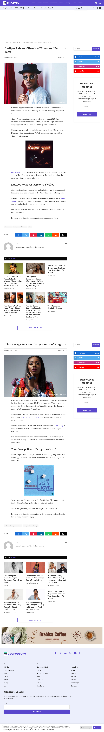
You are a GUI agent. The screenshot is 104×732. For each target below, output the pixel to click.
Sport (61, 3)
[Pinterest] (6, 122)
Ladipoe (16, 227)
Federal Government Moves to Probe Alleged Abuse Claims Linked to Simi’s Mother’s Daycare (13, 281)
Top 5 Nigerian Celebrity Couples (55, 307)
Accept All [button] (97, 728)
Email (86, 106)
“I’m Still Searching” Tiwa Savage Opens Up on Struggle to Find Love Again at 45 (35, 606)
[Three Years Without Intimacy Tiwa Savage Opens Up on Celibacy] (35, 567)
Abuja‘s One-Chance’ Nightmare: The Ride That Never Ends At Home (56, 269)
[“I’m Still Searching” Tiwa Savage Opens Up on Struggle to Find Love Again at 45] (35, 594)
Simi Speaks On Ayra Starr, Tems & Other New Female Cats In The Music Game (12, 309)
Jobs (74, 3)
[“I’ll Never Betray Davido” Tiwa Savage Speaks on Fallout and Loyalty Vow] (57, 567)
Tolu (6, 57)
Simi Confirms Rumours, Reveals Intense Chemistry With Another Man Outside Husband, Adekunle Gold (34, 311)
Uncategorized (62, 57)
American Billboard (31, 417)
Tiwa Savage (33, 526)
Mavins (23, 227)
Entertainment (43, 3)
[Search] (96, 3)
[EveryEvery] (11, 3)
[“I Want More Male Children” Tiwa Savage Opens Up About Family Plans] (13, 594)
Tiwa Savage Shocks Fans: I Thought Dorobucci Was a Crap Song (13, 579)
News (33, 3)
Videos (80, 3)
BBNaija (68, 3)
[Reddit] (6, 127)
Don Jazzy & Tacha (18, 172)
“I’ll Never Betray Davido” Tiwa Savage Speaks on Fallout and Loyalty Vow (57, 579)
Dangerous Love (15, 526)
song (25, 526)
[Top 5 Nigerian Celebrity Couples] (57, 297)
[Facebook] (6, 113)
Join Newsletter (81, 8)
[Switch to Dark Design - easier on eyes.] (100, 3)
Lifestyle (53, 3)
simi (30, 227)
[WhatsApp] (6, 132)
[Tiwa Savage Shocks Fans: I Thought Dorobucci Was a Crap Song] (13, 567)
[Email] (6, 136)
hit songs (59, 426)
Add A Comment (35, 328)
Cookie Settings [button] (86, 728)
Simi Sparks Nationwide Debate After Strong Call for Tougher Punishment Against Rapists (35, 281)
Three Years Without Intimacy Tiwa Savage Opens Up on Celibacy (35, 578)
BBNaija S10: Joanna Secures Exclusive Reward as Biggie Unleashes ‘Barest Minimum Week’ (35, 8)
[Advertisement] (52, 25)
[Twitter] (6, 118)
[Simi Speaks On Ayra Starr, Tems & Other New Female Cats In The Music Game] (13, 297)
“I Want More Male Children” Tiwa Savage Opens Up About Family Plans (13, 606)
